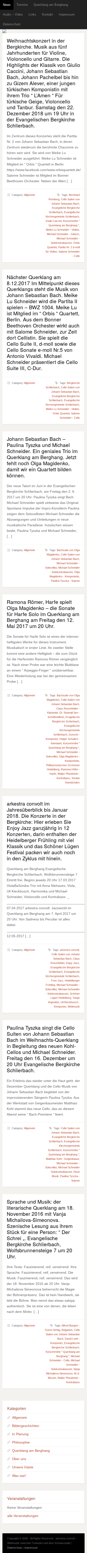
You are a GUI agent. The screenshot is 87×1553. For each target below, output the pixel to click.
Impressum (67, 14)
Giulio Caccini (54, 220)
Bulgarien (67, 1329)
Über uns (19, 1459)
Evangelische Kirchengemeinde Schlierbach (66, 730)
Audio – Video (13, 14)
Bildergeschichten (25, 1426)
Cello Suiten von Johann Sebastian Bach (63, 1334)
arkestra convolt (69, 949)
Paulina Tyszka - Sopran (65, 580)
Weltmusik (74, 1006)
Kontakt (47, 14)
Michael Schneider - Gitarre (63, 234)
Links (32, 14)
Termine (22, 5)
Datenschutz (12, 24)
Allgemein (29, 194)
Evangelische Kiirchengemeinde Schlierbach (64, 1146)
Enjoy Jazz (72, 963)
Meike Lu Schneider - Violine (62, 229)
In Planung (20, 1434)
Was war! (19, 1476)
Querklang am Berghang (51, 5)
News (7, 5)
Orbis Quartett (61, 413)
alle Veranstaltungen (22, 1516)
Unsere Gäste (22, 1467)
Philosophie (21, 1442)
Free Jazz (57, 980)
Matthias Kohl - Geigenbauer (62, 1158)
